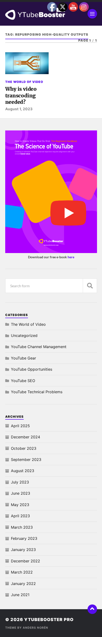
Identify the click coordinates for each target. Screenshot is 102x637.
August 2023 (22, 470)
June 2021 (20, 594)
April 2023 (20, 515)
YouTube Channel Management (38, 346)
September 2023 (26, 459)
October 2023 (23, 448)
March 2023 (22, 527)
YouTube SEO (23, 380)
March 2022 (22, 572)
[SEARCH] (90, 285)
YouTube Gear (23, 358)
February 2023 (24, 538)
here (71, 257)
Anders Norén (35, 627)
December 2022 (25, 561)
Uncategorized (24, 335)
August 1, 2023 (18, 109)
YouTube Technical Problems (36, 391)
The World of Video (24, 82)
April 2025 (20, 425)
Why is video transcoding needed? (21, 95)
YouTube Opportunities (31, 369)
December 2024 (25, 437)
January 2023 (23, 549)
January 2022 (23, 583)
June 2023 (20, 493)
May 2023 (20, 504)
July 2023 (20, 482)
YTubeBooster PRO (49, 619)
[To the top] (92, 609)
